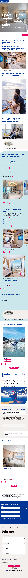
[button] (8, 176)
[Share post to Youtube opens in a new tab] (17, 527)
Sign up (24, 508)
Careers (7, 556)
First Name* (3, 510)
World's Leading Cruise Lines (6, 559)
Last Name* (3, 514)
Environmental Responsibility (15, 557)
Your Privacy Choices (5, 562)
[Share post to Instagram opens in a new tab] (25, 527)
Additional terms (16, 519)
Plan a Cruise (5, 538)
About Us (3, 556)
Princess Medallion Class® (6, 553)
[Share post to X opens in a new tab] (10, 527)
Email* (2, 506)
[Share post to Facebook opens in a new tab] (3, 527)
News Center (12, 556)
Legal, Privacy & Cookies (5, 557)
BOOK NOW (25, 34)
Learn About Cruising (6, 543)
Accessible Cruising (14, 559)
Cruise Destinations (5, 545)
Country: (4, 535)
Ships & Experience (5, 548)
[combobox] (3, 35)
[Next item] (4, 288)
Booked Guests (5, 550)
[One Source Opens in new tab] (14, 568)
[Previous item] (0, 288)
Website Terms (5, 518)
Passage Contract (17, 556)
